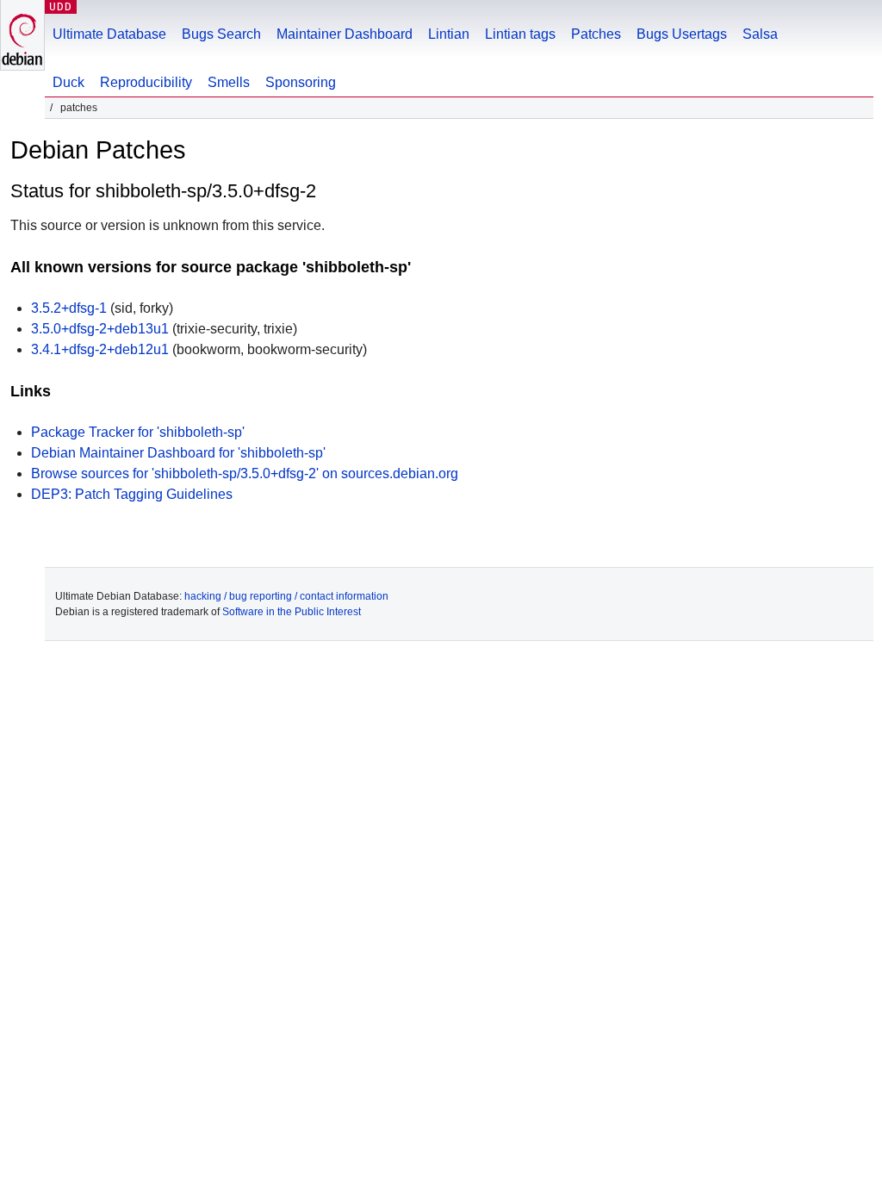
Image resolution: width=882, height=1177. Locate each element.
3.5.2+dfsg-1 (69, 308)
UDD (60, 6)
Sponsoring (300, 82)
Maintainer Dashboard (344, 34)
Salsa (760, 34)
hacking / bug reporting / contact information (286, 596)
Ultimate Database (109, 34)
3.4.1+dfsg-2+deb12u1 (100, 349)
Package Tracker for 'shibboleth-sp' (138, 432)
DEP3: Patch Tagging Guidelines (132, 494)
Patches (596, 34)
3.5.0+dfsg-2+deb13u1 (100, 328)
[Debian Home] (22, 35)
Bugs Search (221, 34)
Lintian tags (520, 34)
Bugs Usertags (682, 34)
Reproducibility (146, 82)
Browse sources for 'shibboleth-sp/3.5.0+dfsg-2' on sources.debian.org (244, 473)
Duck (68, 82)
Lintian (448, 34)
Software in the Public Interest (291, 612)
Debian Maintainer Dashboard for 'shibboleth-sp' (178, 452)
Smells (229, 82)
